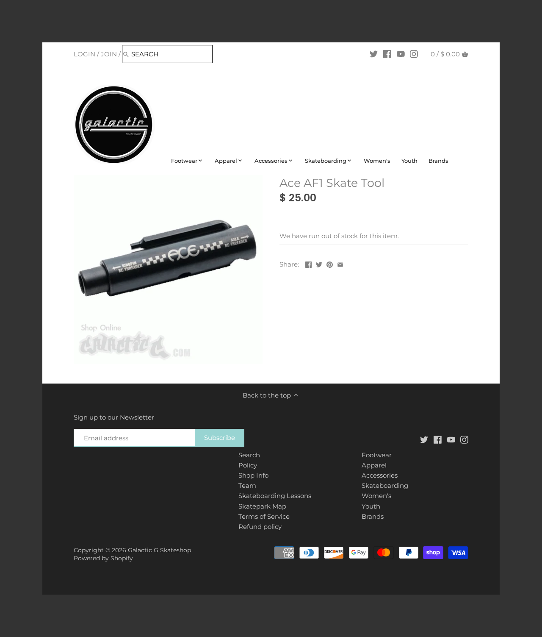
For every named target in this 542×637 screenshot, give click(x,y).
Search (249, 455)
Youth (371, 506)
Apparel (374, 465)
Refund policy (260, 527)
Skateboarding (385, 485)
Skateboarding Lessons (274, 496)
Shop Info (253, 475)
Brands (373, 516)
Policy (247, 465)
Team (247, 485)
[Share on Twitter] (319, 263)
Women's (376, 496)
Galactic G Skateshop (159, 550)
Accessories (380, 475)
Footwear (377, 455)
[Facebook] (387, 54)
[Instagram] (414, 54)
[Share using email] (340, 263)
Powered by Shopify (103, 558)
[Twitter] (374, 54)
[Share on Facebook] (308, 263)
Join (109, 54)
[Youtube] (401, 54)
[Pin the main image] (329, 263)
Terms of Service (264, 516)
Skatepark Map (262, 506)
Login (84, 54)
